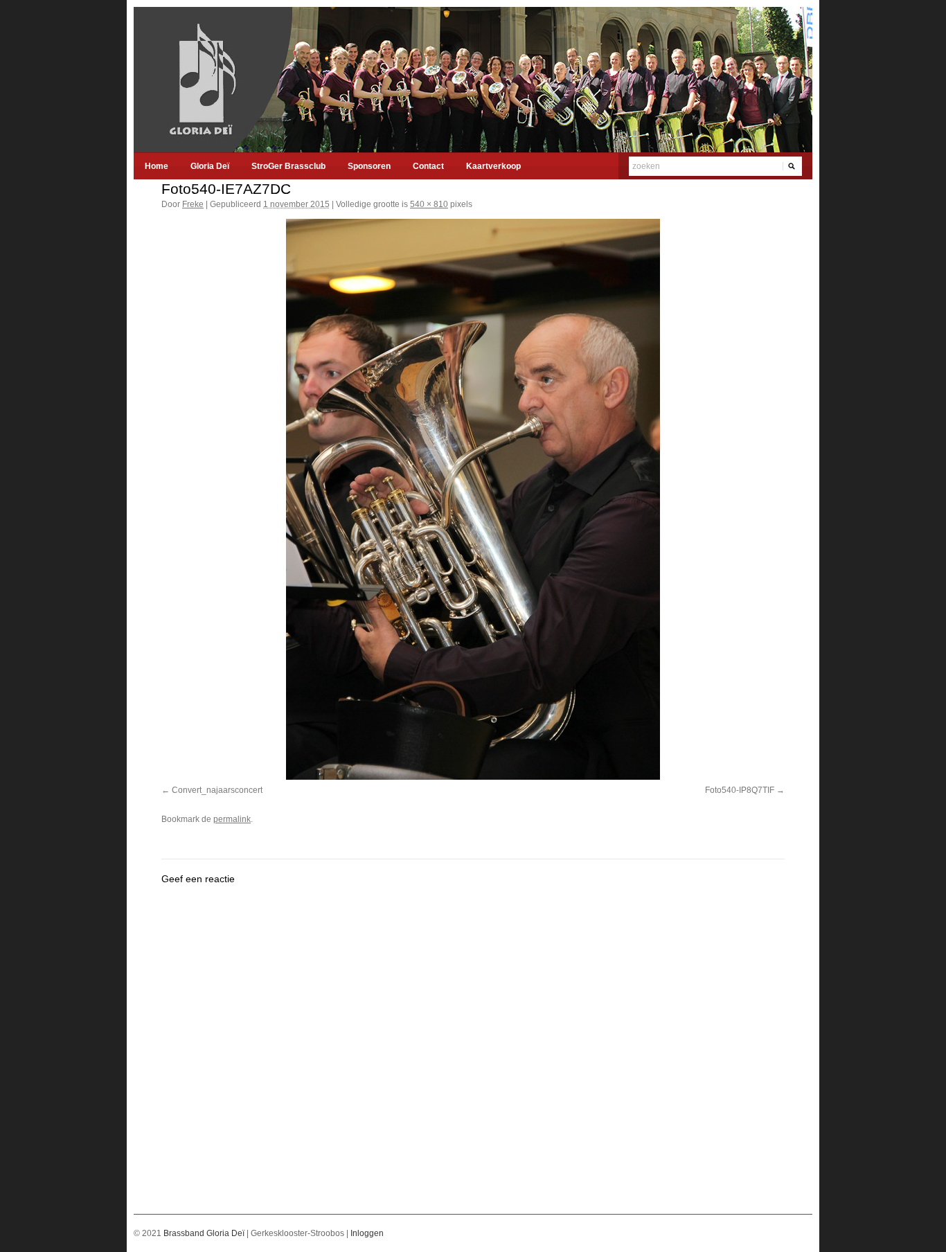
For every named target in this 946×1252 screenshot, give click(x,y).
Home (156, 166)
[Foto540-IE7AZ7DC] (473, 499)
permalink (232, 819)
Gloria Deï (209, 166)
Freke (193, 204)
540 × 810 (429, 204)
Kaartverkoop (493, 166)
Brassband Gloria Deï (205, 1233)
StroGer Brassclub (288, 166)
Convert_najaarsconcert (217, 790)
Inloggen (367, 1233)
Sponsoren (369, 166)
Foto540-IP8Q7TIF (739, 790)
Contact (428, 166)
